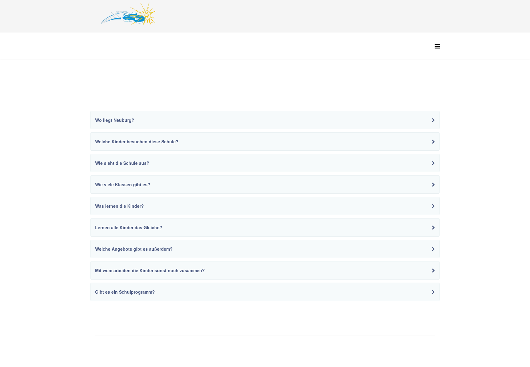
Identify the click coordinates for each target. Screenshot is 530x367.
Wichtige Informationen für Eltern (131, 329)
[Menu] (437, 46)
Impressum (110, 341)
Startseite (134, 82)
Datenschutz (111, 354)
